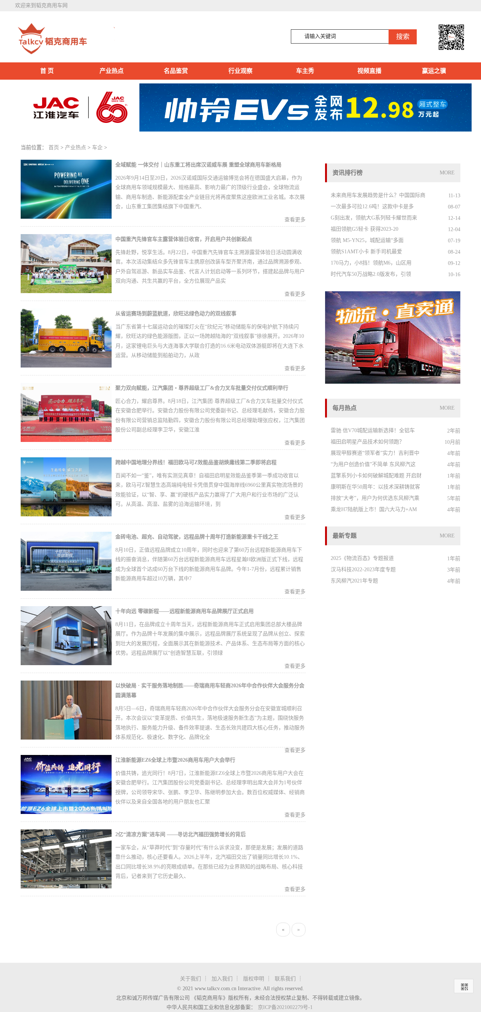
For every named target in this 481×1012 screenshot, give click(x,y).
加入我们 (222, 979)
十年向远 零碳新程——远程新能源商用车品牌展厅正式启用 (184, 611)
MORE (447, 172)
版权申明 (253, 979)
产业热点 (112, 71)
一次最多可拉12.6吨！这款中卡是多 (372, 206)
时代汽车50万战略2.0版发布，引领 (371, 274)
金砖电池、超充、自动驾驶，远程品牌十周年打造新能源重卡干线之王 (196, 537)
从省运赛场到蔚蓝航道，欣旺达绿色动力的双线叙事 (175, 313)
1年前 (453, 476)
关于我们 (190, 979)
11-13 (454, 195)
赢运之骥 (434, 71)
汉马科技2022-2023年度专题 (363, 569)
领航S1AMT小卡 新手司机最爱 (366, 251)
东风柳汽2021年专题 (354, 581)
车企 (97, 147)
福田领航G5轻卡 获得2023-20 (364, 229)
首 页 (47, 71)
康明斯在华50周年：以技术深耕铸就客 (375, 487)
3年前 (453, 570)
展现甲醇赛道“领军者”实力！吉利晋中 (375, 453)
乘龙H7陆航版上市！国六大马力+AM (374, 509)
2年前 (453, 431)
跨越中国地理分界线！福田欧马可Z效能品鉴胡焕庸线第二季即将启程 (196, 462)
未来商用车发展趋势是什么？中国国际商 (378, 195)
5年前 (453, 498)
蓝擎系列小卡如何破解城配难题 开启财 (376, 475)
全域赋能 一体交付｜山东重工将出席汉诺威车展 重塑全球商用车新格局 (198, 165)
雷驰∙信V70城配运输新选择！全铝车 (373, 430)
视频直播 (369, 71)
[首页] (65, 39)
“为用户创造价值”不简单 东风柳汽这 (373, 464)
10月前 (452, 442)
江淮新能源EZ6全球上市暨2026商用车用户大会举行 (175, 760)
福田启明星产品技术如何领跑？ (367, 442)
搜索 (403, 37)
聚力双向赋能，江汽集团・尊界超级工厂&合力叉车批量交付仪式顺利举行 (201, 388)
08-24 (454, 252)
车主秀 (305, 71)
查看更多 (295, 219)
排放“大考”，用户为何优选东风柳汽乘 (375, 498)
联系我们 (285, 979)
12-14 (454, 218)
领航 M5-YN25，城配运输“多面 (367, 240)
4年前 (453, 453)
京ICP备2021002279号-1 (285, 1007)
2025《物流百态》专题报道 (362, 558)
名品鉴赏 (176, 71)
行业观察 (240, 71)
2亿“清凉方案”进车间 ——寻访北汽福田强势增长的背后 (180, 834)
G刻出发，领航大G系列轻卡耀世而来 (374, 218)
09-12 (454, 263)
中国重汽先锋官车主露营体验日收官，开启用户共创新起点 (183, 239)
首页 (53, 147)
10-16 (454, 274)
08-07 (454, 207)
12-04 (454, 229)
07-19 (454, 241)
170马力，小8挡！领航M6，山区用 (371, 263)
